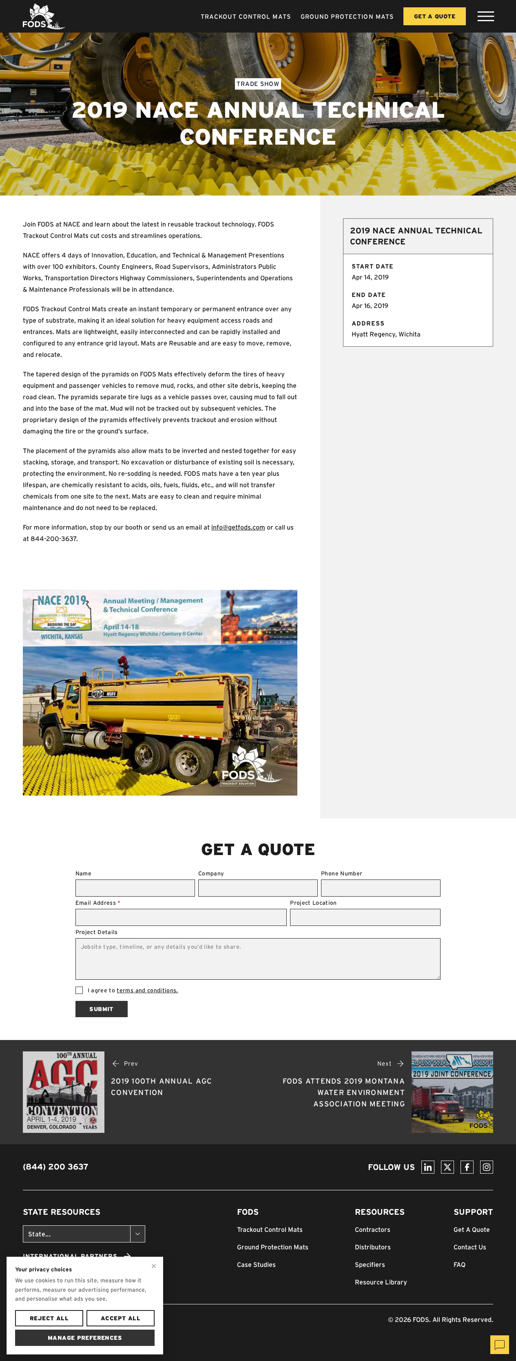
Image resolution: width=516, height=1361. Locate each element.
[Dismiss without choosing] (153, 1266)
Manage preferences (85, 1338)
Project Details (96, 932)
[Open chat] (499, 1344)
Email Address (98, 903)
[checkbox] (79, 990)
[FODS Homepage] (44, 16)
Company (211, 873)
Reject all (49, 1318)
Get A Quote (434, 16)
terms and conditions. (147, 990)
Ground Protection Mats (347, 16)
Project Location (313, 903)
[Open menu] (485, 16)
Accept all (120, 1318)
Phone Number (341, 873)
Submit (101, 1009)
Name (83, 873)
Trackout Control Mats (246, 16)
